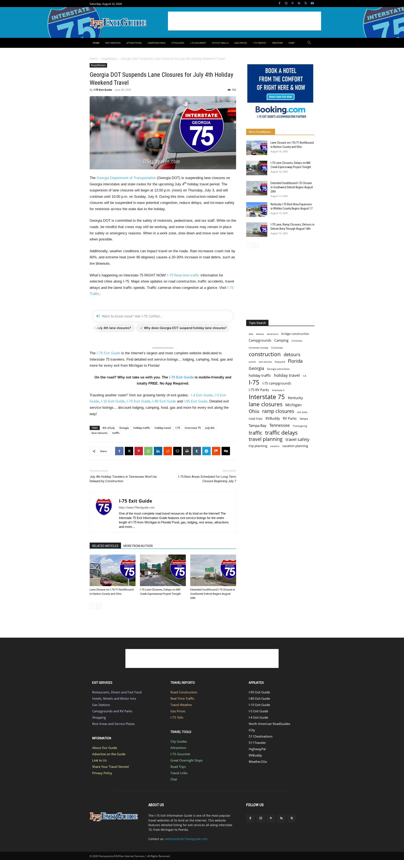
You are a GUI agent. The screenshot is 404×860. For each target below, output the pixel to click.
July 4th (210, 428)
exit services (265, 361)
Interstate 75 (193, 428)
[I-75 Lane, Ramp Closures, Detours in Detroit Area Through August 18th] (256, 229)
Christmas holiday (258, 347)
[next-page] (99, 606)
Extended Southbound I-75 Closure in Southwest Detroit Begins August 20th (212, 594)
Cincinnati (277, 347)
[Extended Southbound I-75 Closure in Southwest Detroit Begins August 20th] (213, 570)
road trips (256, 419)
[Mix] (216, 451)
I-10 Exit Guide (113, 401)
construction (265, 354)
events (252, 361)
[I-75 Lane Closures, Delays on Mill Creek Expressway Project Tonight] (163, 570)
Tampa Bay (257, 425)
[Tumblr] (197, 451)
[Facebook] (279, 3)
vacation (274, 446)
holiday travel (163, 428)
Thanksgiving (300, 426)
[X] (305, 3)
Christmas (296, 340)
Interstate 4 (278, 390)
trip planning (258, 446)
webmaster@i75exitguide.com (186, 839)
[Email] (177, 451)
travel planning (266, 439)
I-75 (177, 428)
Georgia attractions (278, 368)
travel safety (297, 439)
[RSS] (299, 3)
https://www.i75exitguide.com (136, 507)
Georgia (124, 428)
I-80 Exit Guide (164, 401)
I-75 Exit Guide (103, 90)
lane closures (100, 433)
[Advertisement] (244, 21)
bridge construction (295, 334)
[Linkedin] (158, 451)
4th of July (108, 428)
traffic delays (281, 432)
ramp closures (278, 411)
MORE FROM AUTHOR (138, 546)
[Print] (187, 451)
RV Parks (290, 418)
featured (280, 362)
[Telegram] (206, 451)
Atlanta (260, 334)
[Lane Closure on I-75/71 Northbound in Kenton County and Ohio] (113, 570)
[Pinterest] (292, 3)
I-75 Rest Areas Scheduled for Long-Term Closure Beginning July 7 (207, 479)
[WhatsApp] (148, 451)
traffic (116, 433)
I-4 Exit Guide (202, 395)
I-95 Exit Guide (195, 401)
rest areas (302, 412)
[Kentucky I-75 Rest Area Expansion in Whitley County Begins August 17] (256, 209)
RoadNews (109, 59)
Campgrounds (260, 340)
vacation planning (295, 446)
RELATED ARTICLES (105, 546)
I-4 (304, 376)
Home (94, 59)
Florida (295, 361)
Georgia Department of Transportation (126, 178)
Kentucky (295, 397)
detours (292, 354)
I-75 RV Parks (259, 390)
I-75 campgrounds (276, 383)
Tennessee (279, 425)
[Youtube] (312, 3)
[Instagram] (286, 3)
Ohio (254, 411)
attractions (272, 334)
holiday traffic (141, 428)
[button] (309, 43)
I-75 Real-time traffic (183, 275)
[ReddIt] (167, 451)
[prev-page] (92, 606)
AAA (251, 334)
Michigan (293, 404)
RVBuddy (273, 418)
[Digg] (226, 451)
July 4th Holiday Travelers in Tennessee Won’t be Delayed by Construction (123, 479)
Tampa (304, 419)
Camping (281, 340)
